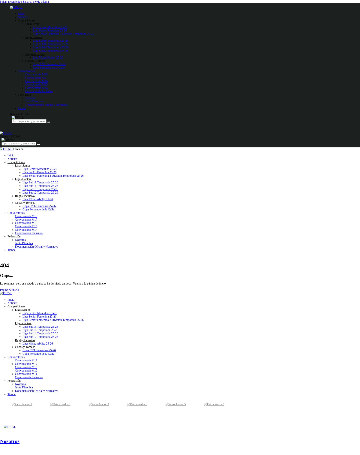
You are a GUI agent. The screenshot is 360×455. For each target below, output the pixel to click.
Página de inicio (9, 289)
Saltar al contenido (11, 1)
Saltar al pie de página (36, 1)
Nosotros (10, 441)
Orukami (27, 424)
